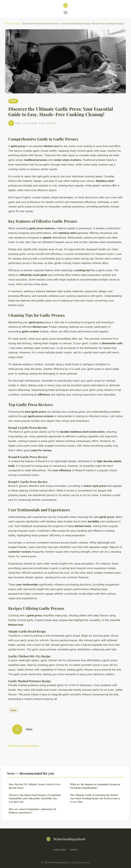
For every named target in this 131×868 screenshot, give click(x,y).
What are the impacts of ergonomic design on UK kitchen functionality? (95, 786)
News (17, 23)
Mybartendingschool (69, 839)
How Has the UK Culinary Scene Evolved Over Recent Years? (35, 786)
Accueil (9, 23)
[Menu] (65, 12)
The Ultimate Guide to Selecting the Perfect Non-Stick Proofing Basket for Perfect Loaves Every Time (95, 798)
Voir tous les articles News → (25, 745)
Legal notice (59, 849)
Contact (74, 849)
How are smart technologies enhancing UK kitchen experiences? (32, 810)
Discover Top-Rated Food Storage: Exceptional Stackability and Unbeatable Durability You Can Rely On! (35, 798)
